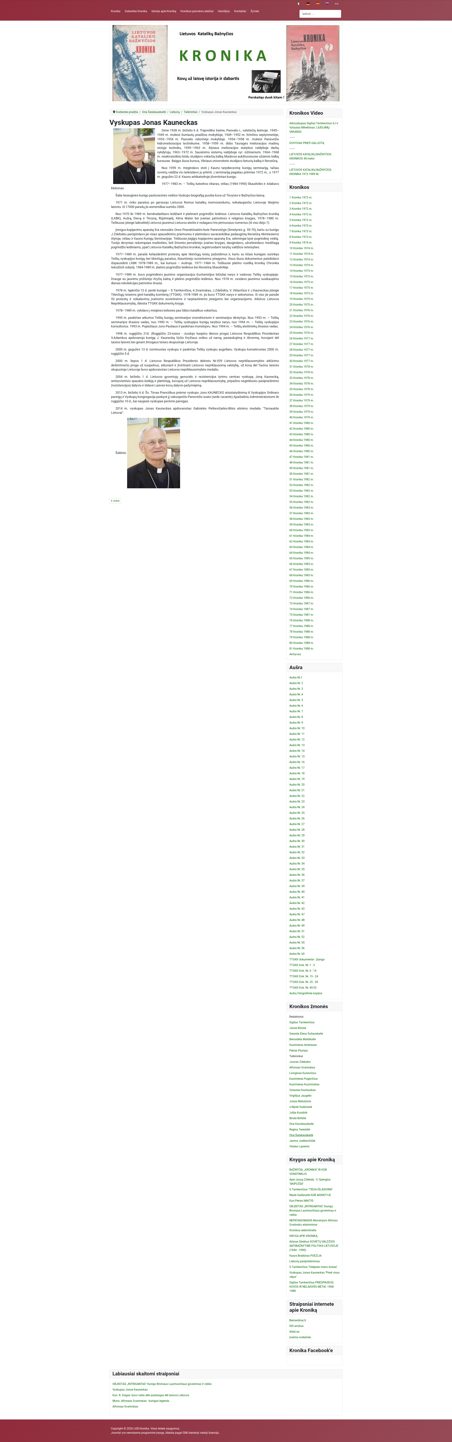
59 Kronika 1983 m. (301, 524)
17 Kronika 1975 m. (301, 287)
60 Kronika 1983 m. (301, 530)
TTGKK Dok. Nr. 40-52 (303, 987)
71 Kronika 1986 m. (301, 592)
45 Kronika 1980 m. (301, 445)
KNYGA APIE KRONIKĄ (303, 1236)
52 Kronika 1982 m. (301, 485)
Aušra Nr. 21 (297, 790)
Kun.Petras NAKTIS (301, 1200)
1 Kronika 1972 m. (300, 197)
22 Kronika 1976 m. (301, 316)
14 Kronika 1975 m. (301, 270)
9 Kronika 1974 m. (300, 242)
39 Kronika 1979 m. (301, 411)
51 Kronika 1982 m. (301, 479)
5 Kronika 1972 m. (300, 220)
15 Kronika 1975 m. (301, 276)
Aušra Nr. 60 (297, 953)
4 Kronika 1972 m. (300, 214)
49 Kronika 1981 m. (301, 468)
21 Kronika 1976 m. (301, 310)
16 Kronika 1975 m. (301, 282)
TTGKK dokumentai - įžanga (307, 959)
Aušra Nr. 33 (297, 858)
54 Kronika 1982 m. (301, 496)
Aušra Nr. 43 (297, 908)
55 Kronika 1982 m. (301, 502)
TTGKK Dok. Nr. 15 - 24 (303, 976)
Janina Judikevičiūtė (302, 1140)
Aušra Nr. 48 (297, 920)
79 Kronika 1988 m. (301, 637)
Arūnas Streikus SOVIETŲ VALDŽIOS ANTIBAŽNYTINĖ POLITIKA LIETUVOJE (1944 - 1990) (313, 1246)
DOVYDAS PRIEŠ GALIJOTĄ (306, 143)
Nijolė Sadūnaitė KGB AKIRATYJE (310, 1195)
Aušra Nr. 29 (297, 835)
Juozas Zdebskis (300, 1061)
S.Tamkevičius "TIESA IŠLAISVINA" (311, 1189)
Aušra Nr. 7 (296, 711)
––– (292, 137)
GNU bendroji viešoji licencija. (201, 1432)
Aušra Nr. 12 (297, 739)
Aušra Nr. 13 (297, 745)
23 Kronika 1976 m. (301, 321)
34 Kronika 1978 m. (301, 383)
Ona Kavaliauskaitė (301, 1124)
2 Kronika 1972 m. (300, 203)
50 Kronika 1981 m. (301, 473)
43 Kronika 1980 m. (301, 434)
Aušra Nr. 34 (297, 863)
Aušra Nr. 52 (297, 937)
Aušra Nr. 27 (297, 824)
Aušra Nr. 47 (297, 914)
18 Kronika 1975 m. (301, 293)
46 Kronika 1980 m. (301, 451)
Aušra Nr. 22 (297, 796)
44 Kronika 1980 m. (301, 440)
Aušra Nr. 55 (297, 942)
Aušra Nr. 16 (297, 762)
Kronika (115, 11)
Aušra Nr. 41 (297, 897)
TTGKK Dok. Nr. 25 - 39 (303, 982)
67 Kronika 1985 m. (301, 569)
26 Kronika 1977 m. (301, 338)
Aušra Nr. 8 (296, 717)
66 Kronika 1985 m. (301, 564)
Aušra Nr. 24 (297, 807)
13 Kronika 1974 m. (301, 265)
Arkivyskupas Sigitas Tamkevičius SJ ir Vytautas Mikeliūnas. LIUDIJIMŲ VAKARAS (313, 127)
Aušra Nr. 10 (297, 728)
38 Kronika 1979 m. (301, 406)
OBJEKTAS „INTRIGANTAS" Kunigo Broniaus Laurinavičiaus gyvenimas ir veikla (312, 1210)
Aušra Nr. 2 (296, 683)
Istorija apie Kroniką (163, 11)
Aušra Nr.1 (295, 677)
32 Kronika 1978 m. (301, 372)
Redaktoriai (296, 1016)
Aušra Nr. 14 (297, 750)
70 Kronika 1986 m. (301, 586)
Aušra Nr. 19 (297, 779)
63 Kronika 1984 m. (301, 547)
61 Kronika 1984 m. (301, 535)
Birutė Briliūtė (297, 1118)
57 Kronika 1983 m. (301, 513)
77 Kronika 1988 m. (301, 626)
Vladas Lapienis (299, 1146)
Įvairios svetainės (300, 1337)
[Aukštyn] (445, 1435)
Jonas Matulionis (300, 1101)
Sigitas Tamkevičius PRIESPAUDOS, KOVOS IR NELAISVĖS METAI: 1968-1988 (311, 1287)
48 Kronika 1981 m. (301, 462)
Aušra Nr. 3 (296, 688)
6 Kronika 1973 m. (300, 225)
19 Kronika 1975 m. (301, 299)
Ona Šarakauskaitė (301, 1135)
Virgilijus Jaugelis (300, 1095)
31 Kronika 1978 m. (301, 366)
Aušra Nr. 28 (297, 829)
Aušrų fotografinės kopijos (305, 993)
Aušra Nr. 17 (297, 767)
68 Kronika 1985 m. (301, 575)
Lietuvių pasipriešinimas (304, 1261)
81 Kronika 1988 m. (301, 648)
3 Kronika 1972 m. (300, 208)
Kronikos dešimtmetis (302, 1230)
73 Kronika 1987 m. (301, 603)
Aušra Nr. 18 (297, 773)
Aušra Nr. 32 (297, 852)
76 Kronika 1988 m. (301, 620)
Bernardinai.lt (297, 1320)
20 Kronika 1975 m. (301, 304)
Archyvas (295, 654)
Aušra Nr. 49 (297, 925)
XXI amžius (296, 1326)
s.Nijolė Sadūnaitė (300, 1107)
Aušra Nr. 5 (296, 700)
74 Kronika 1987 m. (301, 609)
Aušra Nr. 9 (296, 722)
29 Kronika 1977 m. (301, 355)
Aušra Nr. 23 (297, 801)
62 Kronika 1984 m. (301, 541)
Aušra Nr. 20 (297, 784)
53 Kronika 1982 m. (301, 490)
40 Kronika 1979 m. (301, 417)
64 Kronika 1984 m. (301, 552)
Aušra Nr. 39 (297, 886)
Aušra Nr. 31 (297, 846)
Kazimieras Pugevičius (303, 1078)
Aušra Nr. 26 (297, 818)
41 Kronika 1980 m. (301, 423)
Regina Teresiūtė (299, 1129)
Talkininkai (296, 1056)
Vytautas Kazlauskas (302, 1090)
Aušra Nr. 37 (297, 880)
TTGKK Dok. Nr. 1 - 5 (302, 965)
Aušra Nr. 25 (297, 812)
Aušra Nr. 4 (296, 694)
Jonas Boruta (297, 1028)
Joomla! (116, 1432)
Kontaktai (240, 11)
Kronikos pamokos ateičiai (196, 11)
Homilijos (224, 11)
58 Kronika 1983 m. (301, 519)
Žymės (255, 11)
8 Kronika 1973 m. (300, 237)
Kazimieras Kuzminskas (304, 1084)
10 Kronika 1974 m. (301, 248)
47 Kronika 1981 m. (301, 457)
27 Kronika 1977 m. (301, 344)
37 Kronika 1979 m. (301, 400)
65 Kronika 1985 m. (301, 558)
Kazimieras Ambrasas (303, 1045)
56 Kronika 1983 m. (301, 507)
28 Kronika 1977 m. (301, 349)
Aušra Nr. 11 (297, 734)
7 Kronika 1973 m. (300, 231)
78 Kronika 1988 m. (301, 631)
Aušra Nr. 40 (297, 891)
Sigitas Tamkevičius (301, 1022)
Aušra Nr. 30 (297, 841)
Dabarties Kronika (136, 11)
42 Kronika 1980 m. (301, 428)
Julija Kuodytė (298, 1112)
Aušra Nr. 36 (297, 875)
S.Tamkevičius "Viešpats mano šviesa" (313, 1267)
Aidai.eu (294, 1331)
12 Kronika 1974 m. (301, 259)
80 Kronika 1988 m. (301, 643)
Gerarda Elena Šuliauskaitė (306, 1033)
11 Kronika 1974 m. (301, 254)
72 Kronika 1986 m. (301, 597)
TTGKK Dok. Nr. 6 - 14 (302, 970)
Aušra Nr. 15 (297, 756)
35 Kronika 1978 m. (301, 389)
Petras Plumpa (298, 1050)
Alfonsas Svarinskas (302, 1067)
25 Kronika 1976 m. (301, 332)
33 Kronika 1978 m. (301, 378)
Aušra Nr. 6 (296, 705)
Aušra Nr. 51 (297, 931)
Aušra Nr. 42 (297, 903)
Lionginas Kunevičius (302, 1073)
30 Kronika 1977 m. (301, 361)
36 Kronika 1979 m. (301, 394)
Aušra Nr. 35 (297, 869)
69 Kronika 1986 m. (301, 581)
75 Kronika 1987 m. (301, 614)
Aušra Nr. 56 (297, 948)
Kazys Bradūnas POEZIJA (305, 1255)
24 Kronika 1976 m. (301, 327)
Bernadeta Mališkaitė (302, 1039)
